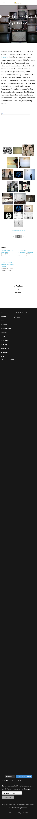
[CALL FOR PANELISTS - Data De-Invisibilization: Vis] (18, 661)
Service (4, 333)
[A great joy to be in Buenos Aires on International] (18, 702)
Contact (4, 336)
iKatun (3, 57)
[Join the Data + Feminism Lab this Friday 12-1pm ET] (18, 414)
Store (3, 356)
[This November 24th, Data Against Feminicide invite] (18, 722)
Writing (4, 344)
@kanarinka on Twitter (25, 805)
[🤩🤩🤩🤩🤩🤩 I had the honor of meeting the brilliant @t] (18, 620)
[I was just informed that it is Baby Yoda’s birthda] (18, 599)
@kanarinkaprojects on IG (18, 808)
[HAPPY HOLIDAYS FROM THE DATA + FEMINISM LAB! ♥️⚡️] (18, 394)
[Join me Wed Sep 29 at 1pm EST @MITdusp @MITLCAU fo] (18, 763)
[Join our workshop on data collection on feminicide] (18, 496)
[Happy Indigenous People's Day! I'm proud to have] (18, 743)
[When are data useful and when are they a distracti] (18, 435)
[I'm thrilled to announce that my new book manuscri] (18, 537)
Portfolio (4, 340)
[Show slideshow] (18, 231)
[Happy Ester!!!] (18, 640)
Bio (2, 321)
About (3, 317)
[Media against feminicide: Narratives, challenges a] (18, 373)
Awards (4, 325)
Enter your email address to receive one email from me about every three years (17, 787)
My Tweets (17, 317)
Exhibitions (6, 329)
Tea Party (18, 286)
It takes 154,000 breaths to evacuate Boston (7, 264)
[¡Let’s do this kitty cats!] (18, 579)
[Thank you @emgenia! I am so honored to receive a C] (18, 681)
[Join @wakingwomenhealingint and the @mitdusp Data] (18, 476)
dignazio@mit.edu (8, 805)
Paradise (18, 293)
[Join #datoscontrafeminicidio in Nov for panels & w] (18, 558)
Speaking (5, 352)
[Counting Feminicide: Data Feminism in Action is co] (18, 455)
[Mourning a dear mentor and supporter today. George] (18, 517)
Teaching (5, 348)
